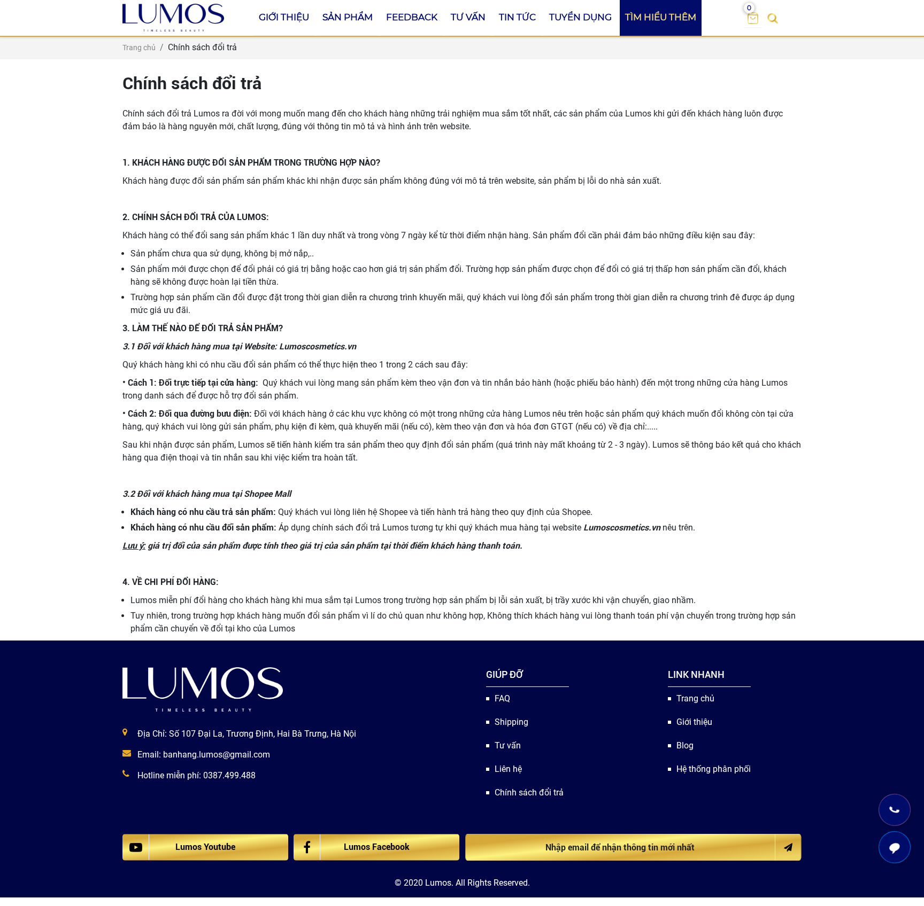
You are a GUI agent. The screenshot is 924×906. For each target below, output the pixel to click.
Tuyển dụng (580, 17)
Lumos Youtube (205, 847)
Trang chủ (695, 698)
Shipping (511, 722)
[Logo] (173, 18)
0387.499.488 (229, 775)
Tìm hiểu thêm (660, 17)
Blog (685, 745)
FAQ (502, 698)
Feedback (411, 17)
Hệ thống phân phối (713, 769)
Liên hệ (508, 769)
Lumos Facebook (377, 847)
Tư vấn (468, 17)
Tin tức (517, 17)
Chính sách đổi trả (529, 792)
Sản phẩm (347, 17)
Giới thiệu (284, 17)
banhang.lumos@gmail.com (216, 754)
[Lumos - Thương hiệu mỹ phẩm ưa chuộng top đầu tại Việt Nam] (202, 689)
